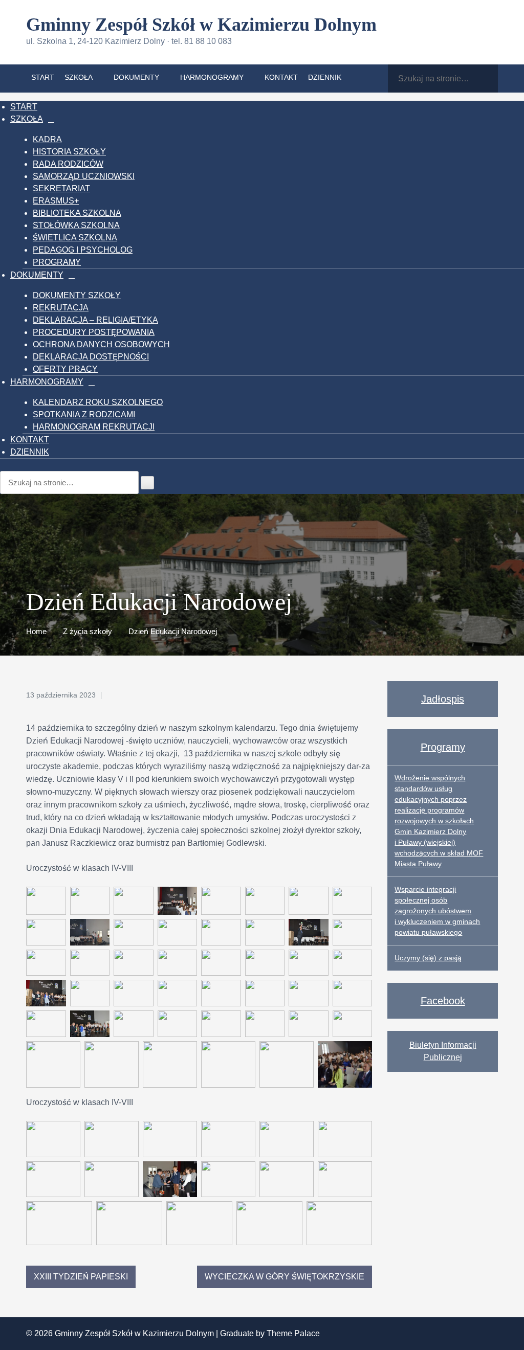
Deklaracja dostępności (91, 356)
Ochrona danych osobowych (101, 344)
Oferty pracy (65, 369)
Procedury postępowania (94, 332)
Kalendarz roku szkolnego (98, 402)
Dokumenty (136, 77)
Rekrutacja (61, 307)
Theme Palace (293, 1333)
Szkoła (78, 77)
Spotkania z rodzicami (84, 414)
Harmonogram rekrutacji (94, 426)
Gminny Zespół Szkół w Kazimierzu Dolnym (201, 24)
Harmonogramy (212, 77)
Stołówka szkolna (76, 225)
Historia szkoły (69, 151)
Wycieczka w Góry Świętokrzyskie (284, 1276)
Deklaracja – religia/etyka (95, 320)
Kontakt (281, 77)
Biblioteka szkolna (77, 213)
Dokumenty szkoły (77, 295)
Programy (57, 262)
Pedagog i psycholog (83, 249)
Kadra (47, 139)
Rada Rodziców (68, 164)
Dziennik (324, 77)
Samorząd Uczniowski (84, 176)
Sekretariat (61, 188)
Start (42, 77)
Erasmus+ (56, 200)
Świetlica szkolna (75, 237)
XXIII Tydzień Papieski (81, 1276)
